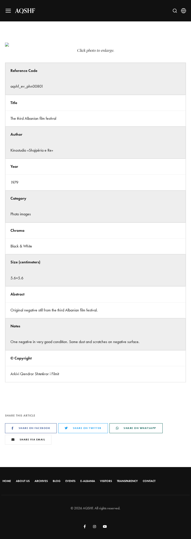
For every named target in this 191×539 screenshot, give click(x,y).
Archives (41, 480)
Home (6, 480)
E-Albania (87, 480)
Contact (149, 480)
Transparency (127, 480)
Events (70, 480)
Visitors (106, 480)
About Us (23, 480)
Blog (56, 480)
